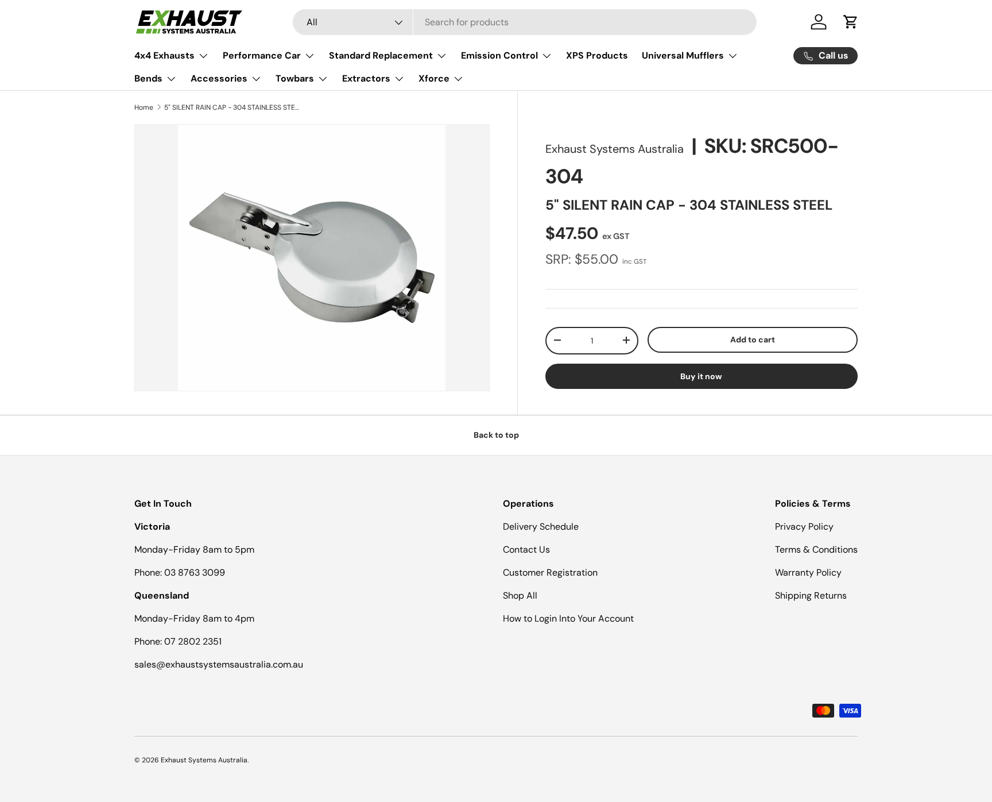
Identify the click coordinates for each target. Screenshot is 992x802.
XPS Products (597, 55)
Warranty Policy (808, 572)
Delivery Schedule (541, 526)
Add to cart (752, 339)
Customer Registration (550, 572)
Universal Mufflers (683, 55)
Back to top (496, 435)
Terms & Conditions (816, 549)
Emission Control (499, 55)
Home (143, 107)
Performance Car (262, 55)
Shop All (520, 595)
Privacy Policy (804, 526)
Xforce (434, 78)
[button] (850, 21)
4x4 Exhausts (164, 55)
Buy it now (701, 376)
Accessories (219, 78)
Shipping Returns (811, 595)
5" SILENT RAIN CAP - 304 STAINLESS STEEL (233, 107)
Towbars (295, 78)
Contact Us (526, 549)
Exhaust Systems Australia (614, 148)
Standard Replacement (381, 55)
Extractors (366, 78)
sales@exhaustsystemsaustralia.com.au (218, 664)
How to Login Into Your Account (568, 618)
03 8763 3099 (194, 572)
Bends (148, 78)
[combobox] (525, 22)
